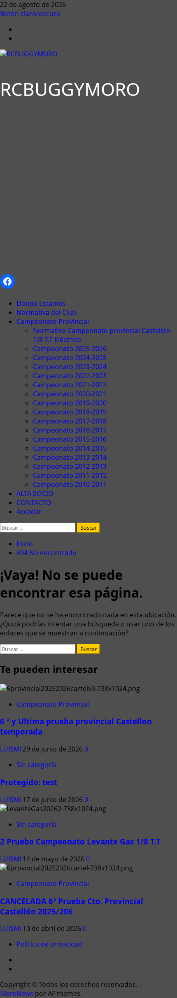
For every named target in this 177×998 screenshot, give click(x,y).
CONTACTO (33, 502)
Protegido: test (28, 782)
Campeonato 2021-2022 (70, 384)
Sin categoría (36, 764)
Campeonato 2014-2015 (70, 448)
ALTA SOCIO (35, 493)
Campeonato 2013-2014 (70, 457)
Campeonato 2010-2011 (70, 484)
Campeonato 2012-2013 (70, 466)
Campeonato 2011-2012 (70, 475)
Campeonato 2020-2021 (70, 393)
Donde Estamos (41, 303)
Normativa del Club (46, 312)
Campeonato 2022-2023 (70, 375)
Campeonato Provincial (52, 321)
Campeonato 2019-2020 (70, 402)
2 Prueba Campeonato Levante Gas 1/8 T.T (80, 841)
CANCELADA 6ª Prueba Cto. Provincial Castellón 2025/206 (71, 906)
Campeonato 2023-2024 (70, 366)
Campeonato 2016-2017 (70, 430)
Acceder (29, 511)
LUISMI (11, 749)
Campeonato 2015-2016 (70, 439)
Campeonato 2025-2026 (70, 348)
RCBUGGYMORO (70, 89)
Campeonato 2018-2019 (70, 411)
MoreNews (16, 993)
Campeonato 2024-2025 (70, 357)
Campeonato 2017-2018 (70, 421)
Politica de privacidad (49, 944)
